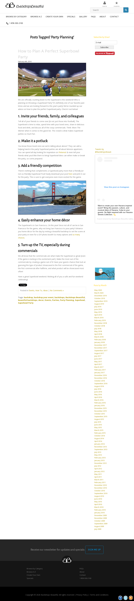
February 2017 (100, 370)
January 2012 (99, 471)
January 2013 (99, 460)
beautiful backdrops (27, 300)
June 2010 (98, 499)
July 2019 (97, 306)
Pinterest (62, 152)
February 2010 (100, 510)
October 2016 (99, 381)
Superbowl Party (26, 303)
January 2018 (99, 342)
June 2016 (98, 392)
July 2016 (97, 389)
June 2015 (98, 425)
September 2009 (100, 523)
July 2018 (97, 328)
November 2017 (100, 348)
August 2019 (99, 304)
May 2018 (98, 331)
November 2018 (100, 323)
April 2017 (98, 364)
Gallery (83, 16)
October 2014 (99, 435)
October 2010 (99, 490)
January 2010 (99, 512)
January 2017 (99, 372)
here (70, 174)
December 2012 (100, 463)
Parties (55, 300)
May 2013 (98, 455)
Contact (114, 16)
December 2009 (100, 515)
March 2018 (98, 337)
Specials (71, 16)
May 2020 (98, 290)
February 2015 (100, 433)
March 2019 (98, 317)
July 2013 (97, 452)
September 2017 (100, 350)
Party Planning (67, 300)
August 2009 (99, 526)
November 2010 (100, 488)
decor (41, 300)
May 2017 (98, 361)
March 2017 (98, 367)
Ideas (45, 290)
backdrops (60, 297)
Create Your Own (54, 16)
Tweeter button (125, 597)
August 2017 (99, 353)
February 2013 (100, 457)
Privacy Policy (82, 595)
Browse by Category (16, 16)
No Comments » (57, 290)
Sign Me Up (94, 550)
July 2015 (97, 422)
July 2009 (97, 529)
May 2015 (98, 427)
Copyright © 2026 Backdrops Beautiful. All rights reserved (50, 595)
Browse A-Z (36, 16)
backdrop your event (44, 297)
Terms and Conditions (99, 595)
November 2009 (100, 518)
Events (31, 290)
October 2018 (99, 326)
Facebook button (120, 597)
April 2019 (98, 315)
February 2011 (100, 482)
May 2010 (98, 501)
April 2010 (98, 504)
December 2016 (100, 375)
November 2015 (100, 411)
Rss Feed (130, 597)
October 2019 (99, 298)
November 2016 (100, 378)
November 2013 (100, 446)
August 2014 (99, 438)
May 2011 (98, 474)
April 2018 (98, 334)
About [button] (103, 16)
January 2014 (99, 444)
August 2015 (99, 419)
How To (38, 290)
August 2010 (99, 496)
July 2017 (97, 356)
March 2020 (98, 293)
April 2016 (98, 397)
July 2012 (97, 466)
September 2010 (100, 493)
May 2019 (98, 312)
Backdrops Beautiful (75, 297)
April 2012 (98, 468)
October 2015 (99, 414)
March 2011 (98, 479)
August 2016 (99, 386)
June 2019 (98, 309)
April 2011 (98, 477)
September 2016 (100, 383)
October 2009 (99, 521)
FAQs (93, 16)
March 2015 (98, 430)
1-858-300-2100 (16, 23)
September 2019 (100, 301)
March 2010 (98, 507)
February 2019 (100, 320)
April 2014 (98, 441)
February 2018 (100, 339)
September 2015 (100, 416)
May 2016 (98, 394)
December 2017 (100, 345)
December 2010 (100, 485)
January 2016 (99, 405)
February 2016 (100, 403)
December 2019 (100, 295)
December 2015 (100, 408)
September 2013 (100, 449)
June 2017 (98, 359)
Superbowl (80, 300)
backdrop (28, 297)
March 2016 (98, 400)
